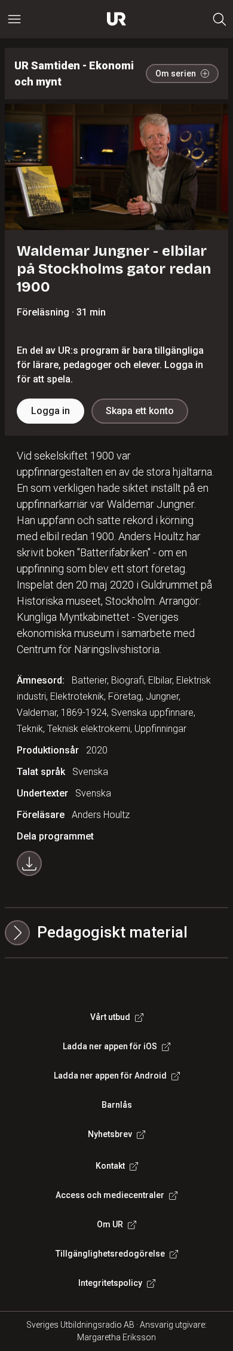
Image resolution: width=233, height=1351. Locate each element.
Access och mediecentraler (110, 1195)
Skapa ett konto (140, 410)
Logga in (50, 410)
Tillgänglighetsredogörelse (110, 1253)
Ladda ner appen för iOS (110, 1046)
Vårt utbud (110, 1017)
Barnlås (117, 1105)
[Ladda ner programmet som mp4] (29, 863)
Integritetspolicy (110, 1283)
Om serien (175, 73)
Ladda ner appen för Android (110, 1075)
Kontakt (110, 1166)
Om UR (110, 1224)
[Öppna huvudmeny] (14, 19)
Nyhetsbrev (110, 1134)
